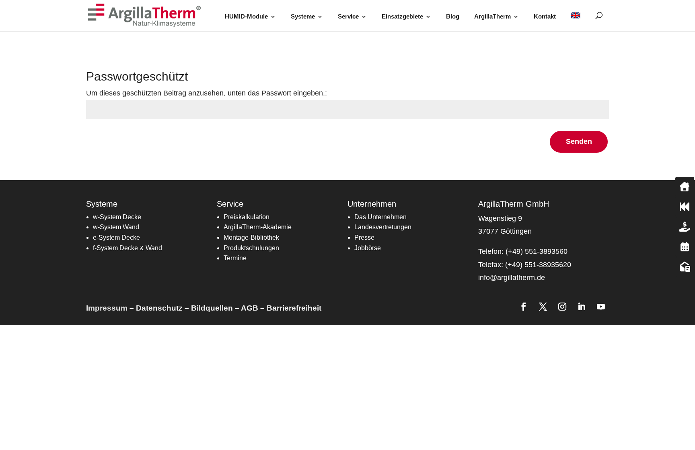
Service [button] (348, 17)
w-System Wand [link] (116, 227)
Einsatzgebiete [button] (402, 17)
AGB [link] (249, 308)
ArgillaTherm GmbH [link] (513, 203)
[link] (147, 15)
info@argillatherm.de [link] (511, 278)
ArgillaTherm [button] (492, 17)
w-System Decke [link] (117, 217)
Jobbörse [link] (367, 248)
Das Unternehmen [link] (380, 217)
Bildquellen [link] (212, 308)
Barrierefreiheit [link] (294, 308)
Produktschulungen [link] (251, 248)
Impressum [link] (106, 308)
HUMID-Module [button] (246, 17)
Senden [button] (579, 141)
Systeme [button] (303, 17)
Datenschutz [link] (159, 308)
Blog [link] (452, 17)
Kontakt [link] (545, 17)
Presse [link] (364, 237)
